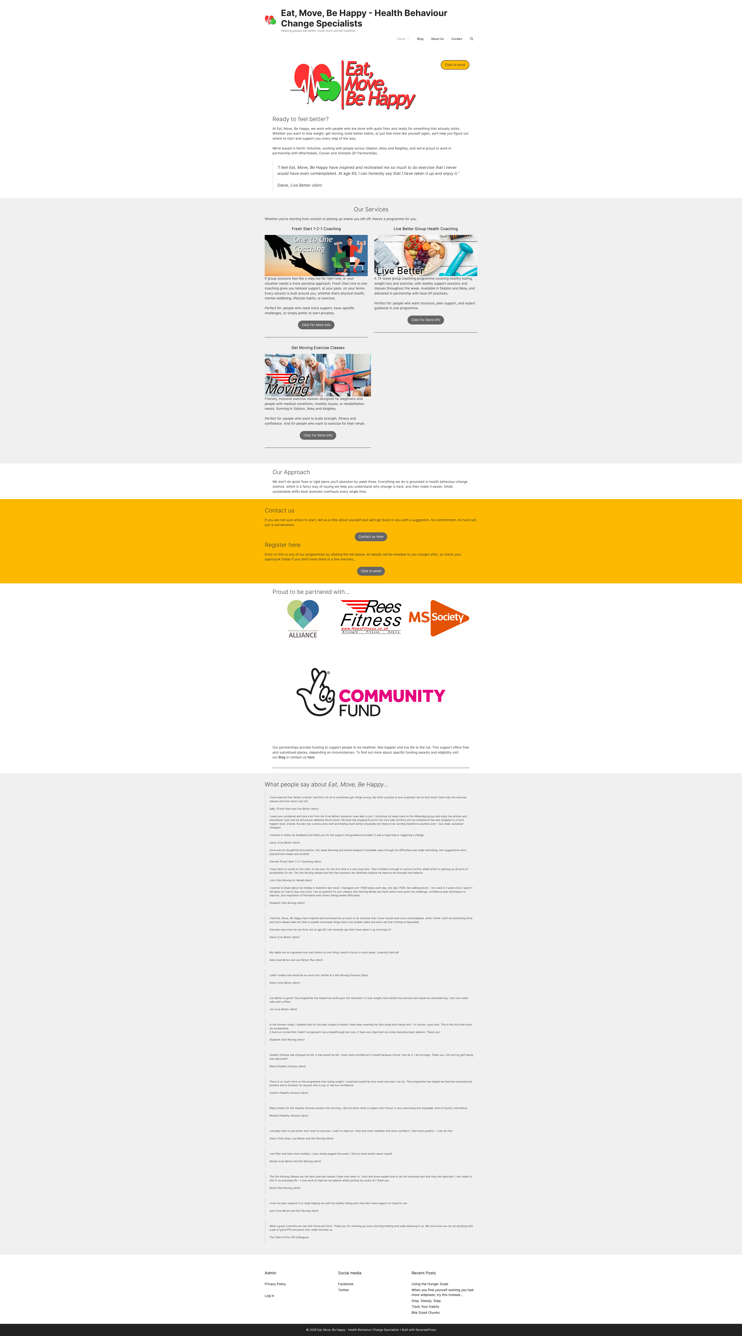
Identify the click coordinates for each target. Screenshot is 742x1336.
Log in (269, 1296)
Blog (420, 39)
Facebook (345, 1284)
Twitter (343, 1290)
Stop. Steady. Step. (427, 1301)
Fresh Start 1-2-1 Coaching (316, 228)
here (310, 757)
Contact (456, 39)
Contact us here (371, 537)
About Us (437, 39)
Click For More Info (316, 325)
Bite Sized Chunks (426, 1313)
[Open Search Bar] (471, 39)
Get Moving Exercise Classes (318, 347)
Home (401, 39)
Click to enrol (455, 65)
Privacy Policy (275, 1284)
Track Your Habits (425, 1307)
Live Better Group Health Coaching (426, 228)
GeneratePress (425, 1330)
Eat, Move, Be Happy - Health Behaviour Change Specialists (364, 18)
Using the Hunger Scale (430, 1284)
